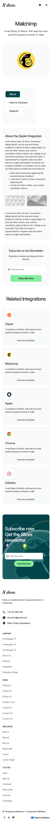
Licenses (6, 795)
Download (7, 784)
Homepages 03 (9, 650)
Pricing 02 (7, 691)
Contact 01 (7, 707)
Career (6, 754)
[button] (40, 5)
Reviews (6, 661)
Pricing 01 (7, 685)
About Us (7, 655)
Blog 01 (6, 732)
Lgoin (5, 773)
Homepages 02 (9, 644)
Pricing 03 (7, 696)
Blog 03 (6, 743)
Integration (7, 666)
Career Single (9, 760)
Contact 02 (7, 713)
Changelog (7, 800)
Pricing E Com (9, 702)
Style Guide (8, 789)
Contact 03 (8, 719)
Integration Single (10, 672)
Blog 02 (6, 737)
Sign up (6, 778)
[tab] (13, 94)
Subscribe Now (25, 278)
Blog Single (7, 748)
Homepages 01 (9, 639)
